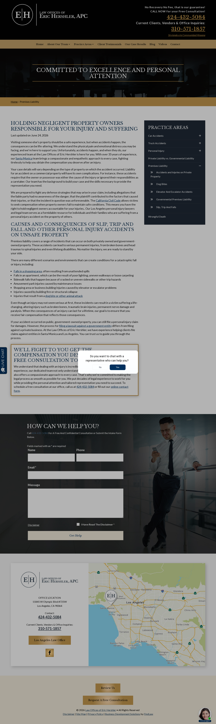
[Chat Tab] (108, 362)
